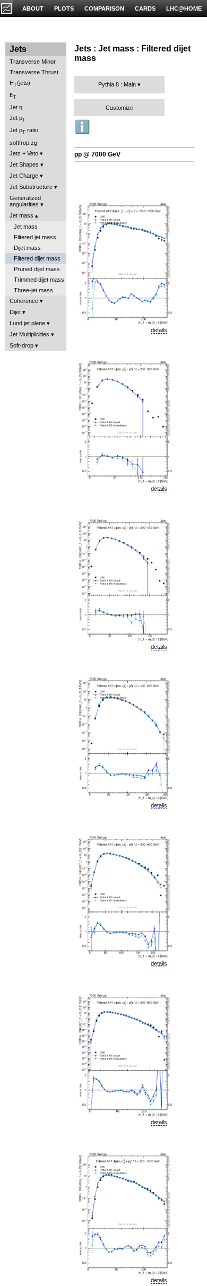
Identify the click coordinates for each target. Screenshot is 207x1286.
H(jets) (20, 84)
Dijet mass (27, 248)
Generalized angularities (25, 201)
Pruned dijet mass (37, 269)
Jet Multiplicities (29, 334)
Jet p (17, 119)
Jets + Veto (24, 153)
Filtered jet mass (35, 237)
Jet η (16, 107)
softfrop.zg (23, 143)
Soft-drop (21, 345)
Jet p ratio (24, 131)
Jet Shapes (24, 164)
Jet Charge (24, 175)
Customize (119, 108)
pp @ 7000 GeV (97, 154)
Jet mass (21, 215)
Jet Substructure (31, 187)
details (159, 330)
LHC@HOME (184, 8)
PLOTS (64, 8)
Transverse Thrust (34, 72)
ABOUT (33, 8)
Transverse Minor (33, 61)
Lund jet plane (27, 323)
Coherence (24, 301)
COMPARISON (104, 8)
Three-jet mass (33, 290)
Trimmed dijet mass (39, 279)
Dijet (15, 312)
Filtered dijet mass (37, 258)
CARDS (145, 8)
